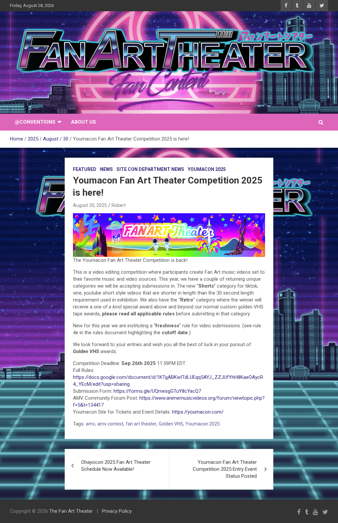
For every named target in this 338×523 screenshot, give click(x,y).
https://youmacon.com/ (197, 412)
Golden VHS (171, 423)
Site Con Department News (150, 169)
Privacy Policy (117, 511)
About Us (83, 122)
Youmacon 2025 (207, 169)
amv (90, 423)
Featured (84, 169)
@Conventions (35, 122)
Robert (119, 205)
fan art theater (141, 423)
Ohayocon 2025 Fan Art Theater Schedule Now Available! (116, 465)
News (106, 169)
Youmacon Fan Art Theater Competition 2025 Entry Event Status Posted (225, 469)
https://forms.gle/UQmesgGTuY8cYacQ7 (157, 391)
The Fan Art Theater (71, 511)
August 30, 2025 (90, 205)
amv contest (110, 423)
